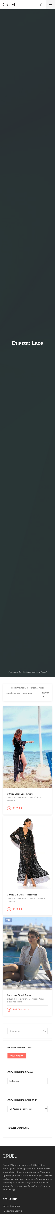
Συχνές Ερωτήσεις (11, 1206)
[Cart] (41, 4)
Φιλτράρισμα (17, 1056)
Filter (46, 693)
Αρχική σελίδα (15, 672)
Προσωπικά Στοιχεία (12, 1211)
